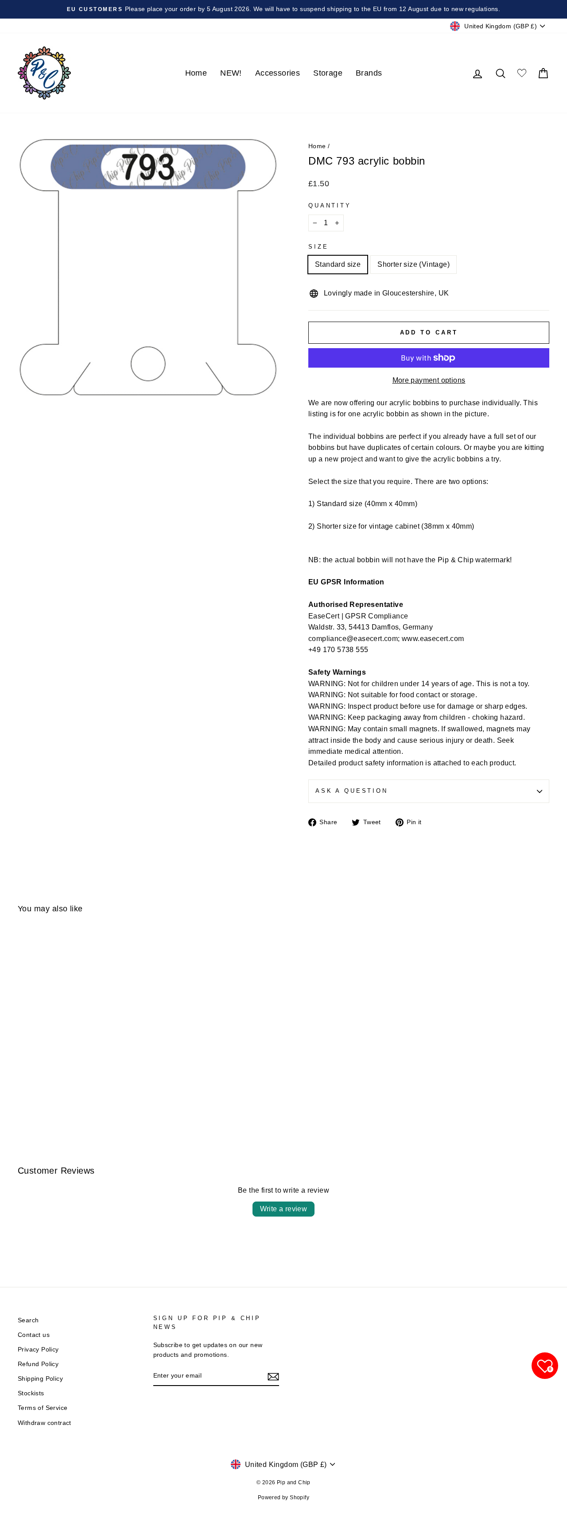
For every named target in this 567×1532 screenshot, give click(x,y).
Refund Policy (38, 1364)
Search (28, 1320)
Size (318, 246)
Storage (327, 73)
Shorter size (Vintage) (413, 264)
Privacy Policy (38, 1349)
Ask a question (351, 790)
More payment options (429, 380)
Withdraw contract (44, 1423)
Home (196, 73)
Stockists (31, 1393)
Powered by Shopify (283, 1497)
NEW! (231, 73)
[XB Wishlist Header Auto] (522, 73)
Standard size (338, 264)
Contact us (34, 1335)
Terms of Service (42, 1408)
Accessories (277, 73)
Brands (369, 73)
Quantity (329, 205)
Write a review (283, 1209)
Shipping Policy (40, 1378)
